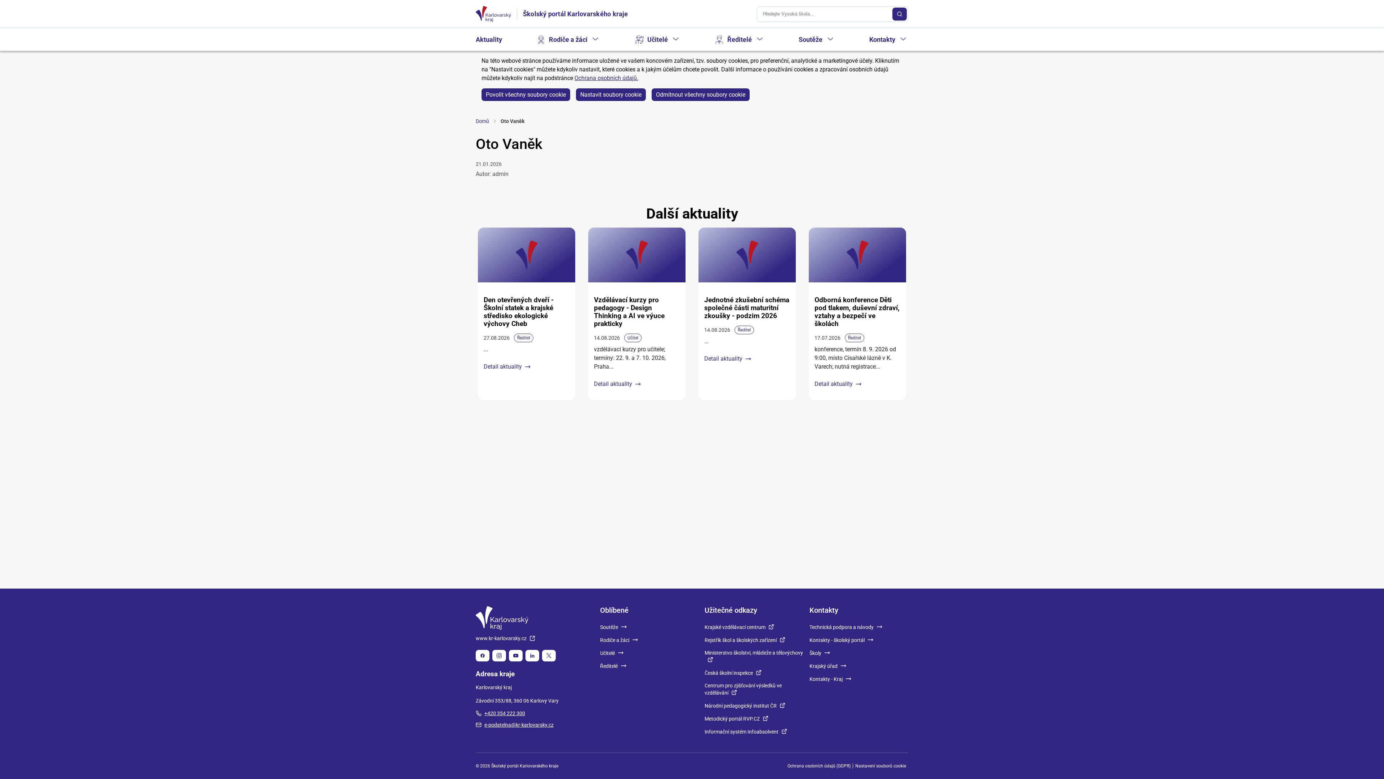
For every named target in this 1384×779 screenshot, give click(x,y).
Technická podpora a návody (841, 627)
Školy (815, 653)
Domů (482, 121)
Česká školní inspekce (729, 673)
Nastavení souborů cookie (880, 766)
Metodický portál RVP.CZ (732, 719)
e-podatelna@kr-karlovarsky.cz (519, 725)
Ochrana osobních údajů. (606, 78)
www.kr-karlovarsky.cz (501, 638)
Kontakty (882, 39)
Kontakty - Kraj (826, 679)
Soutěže (810, 39)
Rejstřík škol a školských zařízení (741, 640)
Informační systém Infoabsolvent (741, 732)
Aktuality (489, 39)
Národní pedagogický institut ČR (741, 706)
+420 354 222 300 (504, 713)
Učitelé (657, 39)
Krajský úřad (823, 666)
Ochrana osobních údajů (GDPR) (819, 766)
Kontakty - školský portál (837, 640)
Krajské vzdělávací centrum (735, 627)
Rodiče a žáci (568, 39)
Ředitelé (739, 39)
